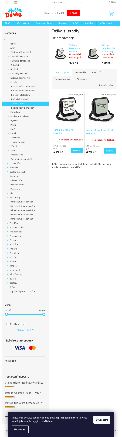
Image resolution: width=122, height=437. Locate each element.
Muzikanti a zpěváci (19, 116)
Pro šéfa (14, 244)
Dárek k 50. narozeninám (22, 214)
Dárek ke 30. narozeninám (22, 206)
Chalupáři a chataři (19, 56)
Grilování (14, 65)
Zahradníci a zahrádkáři (21, 159)
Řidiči (13, 129)
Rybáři (13, 133)
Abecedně (82, 79)
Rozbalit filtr (23, 330)
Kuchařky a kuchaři (19, 73)
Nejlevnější (80, 72)
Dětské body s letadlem (22, 108)
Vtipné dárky (16, 270)
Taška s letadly (18, 103)
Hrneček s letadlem (20, 95)
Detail (76, 150)
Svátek (13, 261)
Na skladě (17, 324)
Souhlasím (102, 420)
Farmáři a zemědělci (20, 60)
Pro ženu (14, 257)
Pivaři (13, 125)
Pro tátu (13, 248)
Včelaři (13, 146)
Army (12, 48)
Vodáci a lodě (16, 154)
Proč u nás (57, 2)
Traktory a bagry (18, 142)
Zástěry (13, 283)
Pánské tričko (16, 180)
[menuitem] (8, 23)
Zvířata (13, 278)
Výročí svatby (16, 274)
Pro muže (14, 240)
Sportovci (15, 137)
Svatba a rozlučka (18, 172)
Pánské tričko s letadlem (23, 86)
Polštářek (15, 189)
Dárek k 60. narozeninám (22, 218)
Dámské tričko (17, 184)
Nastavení (20, 429)
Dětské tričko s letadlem (23, 90)
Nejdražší (96, 72)
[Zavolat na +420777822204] (9, 2)
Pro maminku (16, 231)
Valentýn (14, 176)
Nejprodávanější (62, 79)
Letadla (13, 82)
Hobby (13, 43)
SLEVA (12, 287)
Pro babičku (15, 163)
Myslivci (14, 120)
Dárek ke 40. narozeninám (22, 210)
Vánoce (13, 266)
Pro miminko (15, 236)
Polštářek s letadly (20, 99)
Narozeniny (15, 197)
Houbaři (14, 69)
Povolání (14, 167)
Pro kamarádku (17, 227)
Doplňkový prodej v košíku (22, 291)
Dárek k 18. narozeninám (22, 201)
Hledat (73, 13)
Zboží (9, 39)
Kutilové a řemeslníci (20, 78)
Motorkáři (15, 112)
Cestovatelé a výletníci (21, 52)
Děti (12, 193)
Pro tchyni (14, 253)
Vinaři (13, 150)
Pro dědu (14, 223)
